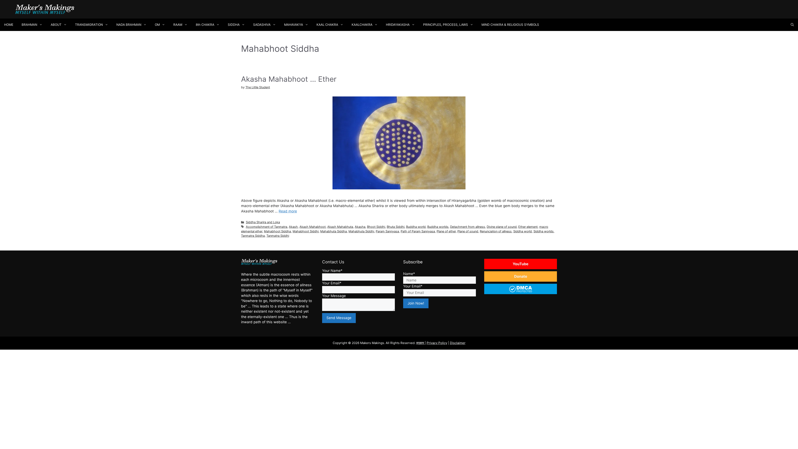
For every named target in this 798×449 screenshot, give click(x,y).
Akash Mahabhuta (340, 226)
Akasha (360, 226)
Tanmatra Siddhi (277, 235)
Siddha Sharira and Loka (263, 222)
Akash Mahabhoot (312, 226)
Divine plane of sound (502, 226)
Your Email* (331, 283)
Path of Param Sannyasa (418, 231)
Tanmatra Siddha (253, 235)
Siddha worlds (543, 231)
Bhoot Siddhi (376, 226)
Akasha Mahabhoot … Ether (288, 79)
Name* (409, 274)
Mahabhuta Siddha (333, 231)
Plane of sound (467, 231)
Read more (288, 211)
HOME (8, 25)
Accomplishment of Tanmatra (266, 226)
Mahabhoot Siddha (277, 231)
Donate (520, 276)
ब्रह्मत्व (420, 343)
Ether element (528, 226)
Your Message (334, 296)
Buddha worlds (437, 226)
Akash (293, 226)
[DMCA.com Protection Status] (520, 292)
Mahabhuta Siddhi (361, 231)
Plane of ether (446, 231)
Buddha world (416, 226)
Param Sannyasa (387, 231)
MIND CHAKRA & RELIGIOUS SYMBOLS (510, 25)
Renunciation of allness (496, 231)
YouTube (520, 264)
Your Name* (332, 271)
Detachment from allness (467, 226)
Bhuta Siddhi (395, 226)
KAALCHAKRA (362, 25)
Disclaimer (458, 343)
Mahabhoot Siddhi (306, 231)
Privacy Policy (437, 343)
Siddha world (522, 231)
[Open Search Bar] (792, 25)
